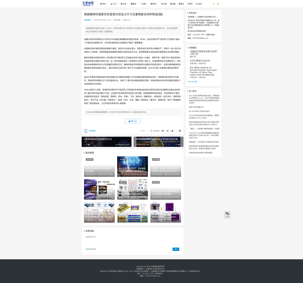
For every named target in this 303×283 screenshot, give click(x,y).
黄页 (191, 4)
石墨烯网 (87, 20)
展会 (182, 4)
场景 (154, 4)
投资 (199, 4)
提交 (175, 249)
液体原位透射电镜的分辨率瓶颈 (200, 153)
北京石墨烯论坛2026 (200, 60)
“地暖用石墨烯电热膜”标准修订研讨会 (203, 52)
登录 (87, 249)
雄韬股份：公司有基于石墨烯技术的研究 (204, 142)
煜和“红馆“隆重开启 (196, 107)
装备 (174, 4)
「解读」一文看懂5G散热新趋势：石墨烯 (204, 129)
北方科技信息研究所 (100, 112)
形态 (124, 4)
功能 (144, 4)
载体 (134, 4)
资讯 (104, 4)
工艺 (114, 4)
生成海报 (155, 131)
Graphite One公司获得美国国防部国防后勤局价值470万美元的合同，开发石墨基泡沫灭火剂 (204, 135)
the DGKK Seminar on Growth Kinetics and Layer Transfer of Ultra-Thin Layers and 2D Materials (203, 71)
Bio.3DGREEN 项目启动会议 (199, 111)
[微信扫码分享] (163, 131)
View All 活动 (192, 82)
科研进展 (117, 20)
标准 (165, 4)
